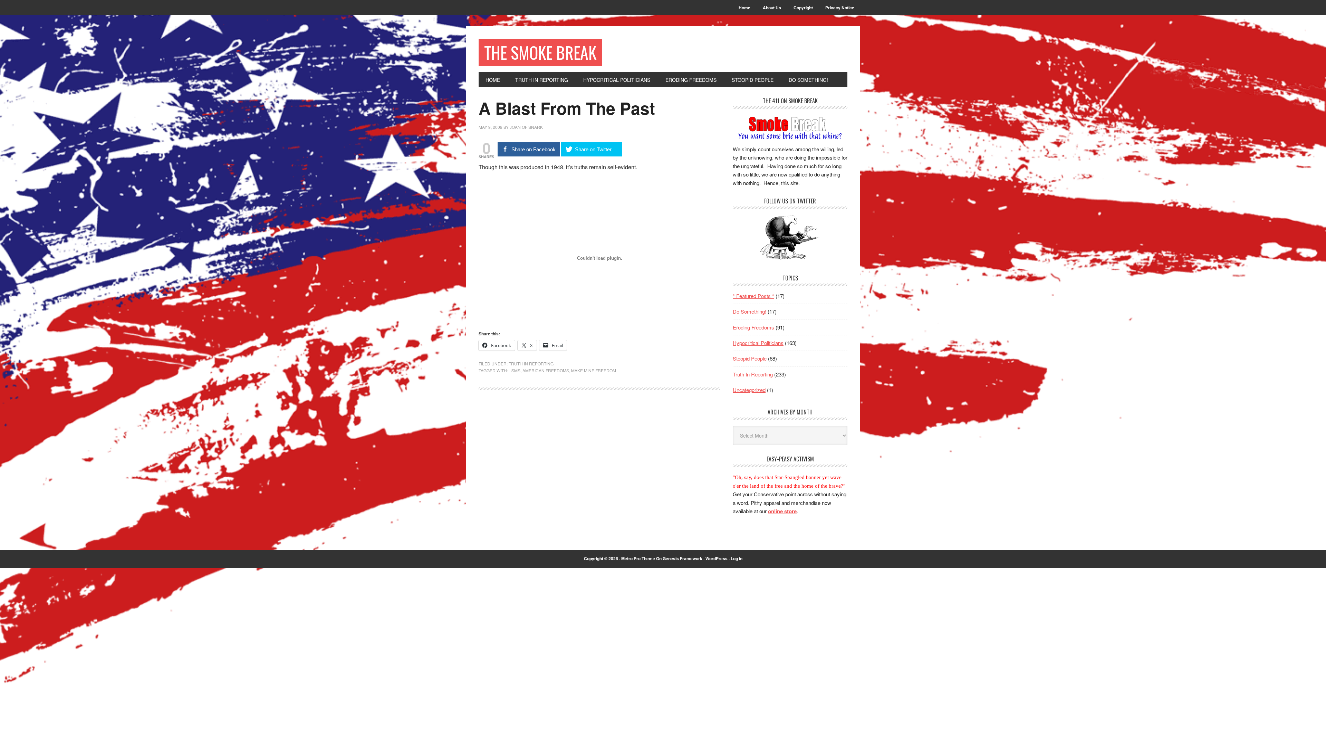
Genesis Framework (682, 558)
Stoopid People (750, 358)
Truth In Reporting (531, 363)
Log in (736, 558)
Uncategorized (749, 389)
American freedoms (545, 370)
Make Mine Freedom (593, 370)
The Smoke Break (540, 52)
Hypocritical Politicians (758, 342)
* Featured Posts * (753, 295)
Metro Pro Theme (638, 558)
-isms (514, 370)
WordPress (716, 558)
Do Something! (749, 311)
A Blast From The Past (567, 108)
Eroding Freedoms (753, 327)
